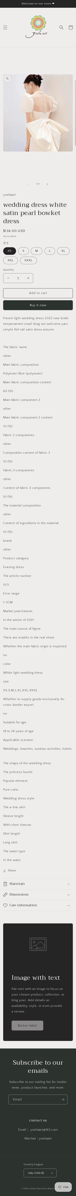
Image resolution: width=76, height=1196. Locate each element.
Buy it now (38, 305)
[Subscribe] (62, 1099)
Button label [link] (27, 1025)
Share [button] (12, 870)
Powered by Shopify (45, 1189)
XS (10, 251)
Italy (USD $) (36, 1172)
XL (63, 251)
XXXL (28, 260)
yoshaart (33, 1189)
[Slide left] (28, 184)
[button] (5, 27)
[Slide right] (47, 184)
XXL (11, 260)
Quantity (8, 269)
